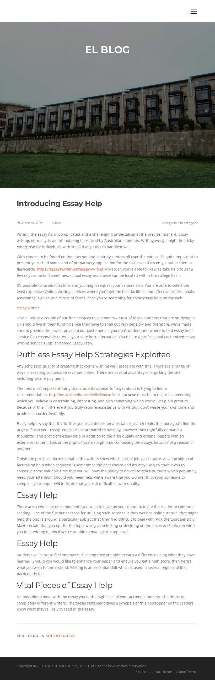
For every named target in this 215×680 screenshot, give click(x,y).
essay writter (28, 307)
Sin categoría (188, 222)
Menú (193, 11)
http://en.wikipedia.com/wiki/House (80, 394)
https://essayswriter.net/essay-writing (70, 269)
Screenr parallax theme (154, 671)
